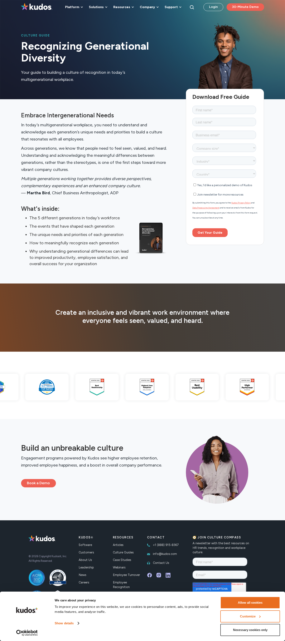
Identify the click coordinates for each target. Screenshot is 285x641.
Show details (64, 623)
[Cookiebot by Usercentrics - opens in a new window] (27, 633)
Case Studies (122, 560)
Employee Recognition (121, 585)
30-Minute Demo (245, 7)
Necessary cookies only (250, 630)
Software (85, 545)
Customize (248, 616)
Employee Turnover (126, 575)
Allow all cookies (250, 602)
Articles (118, 545)
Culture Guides (123, 552)
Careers (84, 582)
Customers (86, 552)
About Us (85, 560)
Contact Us (161, 563)
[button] (73, 7)
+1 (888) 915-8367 (166, 545)
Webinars (119, 567)
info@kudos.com (165, 554)
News (82, 575)
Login (213, 7)
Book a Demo (38, 483)
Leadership (86, 567)
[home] (36, 7)
